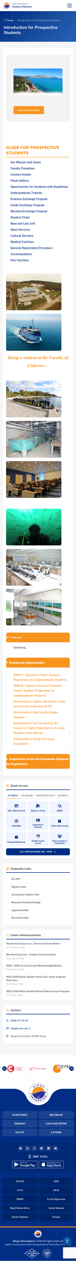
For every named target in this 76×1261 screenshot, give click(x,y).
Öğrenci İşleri (18, 887)
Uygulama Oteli (18, 911)
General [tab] (63, 795)
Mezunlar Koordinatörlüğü (24, 903)
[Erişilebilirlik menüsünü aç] (67, 1241)
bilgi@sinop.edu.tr (21, 1028)
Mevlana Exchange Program (29, 211)
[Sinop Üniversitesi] (7, 5)
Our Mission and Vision (26, 162)
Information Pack (29, 110)
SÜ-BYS (18, 880)
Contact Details (21, 174)
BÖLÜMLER (56, 1115)
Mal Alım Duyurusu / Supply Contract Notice (31, 954)
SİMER (26, 1199)
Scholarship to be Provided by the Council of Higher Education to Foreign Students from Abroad (39, 728)
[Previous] (4, 1068)
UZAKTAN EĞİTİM (56, 1123)
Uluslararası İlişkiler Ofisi (23, 895)
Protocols (15, 637)
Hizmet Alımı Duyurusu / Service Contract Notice (33, 943)
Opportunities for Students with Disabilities (39, 186)
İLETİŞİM (56, 1132)
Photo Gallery (20, 180)
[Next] (71, 1068)
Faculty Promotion (23, 168)
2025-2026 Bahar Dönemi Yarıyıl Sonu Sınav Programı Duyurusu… (36, 978)
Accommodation (21, 254)
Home (9, 20)
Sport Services (20, 229)
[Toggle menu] (69, 5)
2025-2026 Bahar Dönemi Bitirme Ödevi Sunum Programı (38, 991)
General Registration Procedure (32, 247)
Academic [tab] (27, 795)
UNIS (64, 1181)
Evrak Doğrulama (60, 1199)
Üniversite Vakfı (18, 918)
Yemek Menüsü (61, 1208)
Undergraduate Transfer (26, 192)
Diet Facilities (20, 260)
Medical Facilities (22, 241)
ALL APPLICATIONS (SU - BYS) (40, 852)
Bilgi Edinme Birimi (23, 1208)
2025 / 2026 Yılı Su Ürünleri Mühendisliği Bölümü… (34, 965)
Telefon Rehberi (24, 1217)
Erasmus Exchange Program (29, 198)
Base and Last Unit (23, 223)
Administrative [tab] (45, 795)
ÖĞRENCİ (19, 1123)
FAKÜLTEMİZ (19, 1115)
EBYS (63, 1190)
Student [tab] (13, 795)
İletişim (63, 1217)
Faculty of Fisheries (22, 6)
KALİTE (19, 1132)
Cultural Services (22, 235)
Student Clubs (20, 217)
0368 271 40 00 (19, 1020)
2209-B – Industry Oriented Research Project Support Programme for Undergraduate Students (37, 690)
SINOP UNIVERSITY (29, 4)
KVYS (27, 1190)
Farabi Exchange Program (27, 205)
